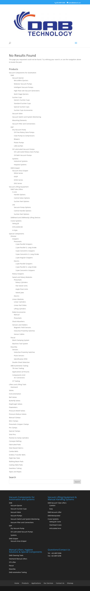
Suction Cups (17, 97)
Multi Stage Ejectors (21, 94)
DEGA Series (18, 173)
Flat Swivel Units (22, 286)
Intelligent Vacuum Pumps (23, 87)
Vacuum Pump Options (22, 207)
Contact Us (60, 583)
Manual (17, 315)
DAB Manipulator (54, 516)
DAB (12, 75)
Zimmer (13, 236)
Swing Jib (15, 223)
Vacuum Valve (17, 113)
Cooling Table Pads (16, 465)
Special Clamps (14, 431)
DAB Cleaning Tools (16, 555)
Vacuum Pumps (16, 516)
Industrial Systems (21, 161)
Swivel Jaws (20, 292)
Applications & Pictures (20, 372)
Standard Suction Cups (22, 103)
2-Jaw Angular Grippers (24, 258)
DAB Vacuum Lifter (54, 512)
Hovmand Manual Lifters (18, 559)
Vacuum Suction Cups (19, 509)
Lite (13, 205)
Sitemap (70, 583)
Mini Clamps (13, 421)
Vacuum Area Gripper (20, 171)
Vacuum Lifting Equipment (19, 187)
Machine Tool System (20, 344)
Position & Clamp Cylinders (19, 438)
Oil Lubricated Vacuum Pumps (23, 149)
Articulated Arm (55, 528)
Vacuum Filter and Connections (23, 124)
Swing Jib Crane (55, 522)
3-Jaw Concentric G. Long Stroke (27, 254)
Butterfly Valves (14, 401)
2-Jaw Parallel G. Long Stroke (26, 247)
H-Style (14, 230)
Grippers (15, 239)
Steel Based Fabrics (16, 448)
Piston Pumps (19, 142)
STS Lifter (12, 562)
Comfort (52, 505)
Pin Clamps (13, 428)
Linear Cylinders (20, 302)
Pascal (13, 338)
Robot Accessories (19, 312)
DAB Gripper (15, 168)
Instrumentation (15, 394)
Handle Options (19, 195)
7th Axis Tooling (18, 368)
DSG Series (18, 183)
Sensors (15, 349)
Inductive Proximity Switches (24, 331)
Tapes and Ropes (15, 472)
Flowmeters (13, 407)
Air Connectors (19, 378)
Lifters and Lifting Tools (17, 384)
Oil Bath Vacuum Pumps (23, 155)
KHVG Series (18, 180)
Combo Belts (13, 451)
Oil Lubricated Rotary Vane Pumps (26, 152)
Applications (36, 583)
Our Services (48, 583)
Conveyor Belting (15, 441)
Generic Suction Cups (22, 100)
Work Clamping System (20, 340)
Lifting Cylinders (20, 309)
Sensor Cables (19, 334)
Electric (16, 261)
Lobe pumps (18, 146)
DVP (12, 127)
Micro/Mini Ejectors (21, 80)
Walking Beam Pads (16, 461)
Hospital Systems (20, 165)
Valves (11, 390)
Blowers (17, 139)
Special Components (16, 234)
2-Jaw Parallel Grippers (24, 244)
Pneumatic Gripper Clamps (19, 424)
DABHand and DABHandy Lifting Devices (25, 217)
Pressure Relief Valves (17, 411)
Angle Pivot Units (22, 289)
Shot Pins (12, 434)
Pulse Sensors (19, 356)
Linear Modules (18, 299)
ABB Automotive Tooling (19, 366)
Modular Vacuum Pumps (23, 84)
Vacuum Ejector (18, 78)
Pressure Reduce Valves (17, 414)
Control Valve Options (22, 198)
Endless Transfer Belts (17, 455)
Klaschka (14, 347)
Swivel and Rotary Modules (22, 277)
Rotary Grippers (18, 274)
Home (16, 583)
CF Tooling (16, 381)
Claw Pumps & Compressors (24, 136)
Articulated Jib (17, 227)
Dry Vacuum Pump (19, 130)
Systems (15, 159)
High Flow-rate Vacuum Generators (27, 91)
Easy (51, 509)
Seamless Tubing (15, 468)
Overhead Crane (55, 525)
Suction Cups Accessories (23, 110)
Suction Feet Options (21, 201)
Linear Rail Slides (20, 305)
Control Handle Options (22, 211)
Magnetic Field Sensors (22, 327)
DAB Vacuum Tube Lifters (57, 503)
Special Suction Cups (21, 107)
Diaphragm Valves (15, 404)
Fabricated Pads (15, 444)
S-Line (14, 192)
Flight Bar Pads (14, 458)
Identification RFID (20, 359)
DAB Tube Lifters (17, 189)
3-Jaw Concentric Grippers (25, 251)
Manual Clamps (15, 417)
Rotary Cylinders (22, 282)
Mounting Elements (19, 120)
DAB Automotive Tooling (18, 572)
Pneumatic (18, 241)
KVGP (16, 177)
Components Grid (18, 375)
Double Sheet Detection (21, 362)
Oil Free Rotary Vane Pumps (24, 132)
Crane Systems (16, 221)
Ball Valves (13, 397)
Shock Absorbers (18, 321)
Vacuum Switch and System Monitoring (26, 117)
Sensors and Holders (20, 325)
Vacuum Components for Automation (22, 73)
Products (25, 583)
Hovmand (14, 387)
